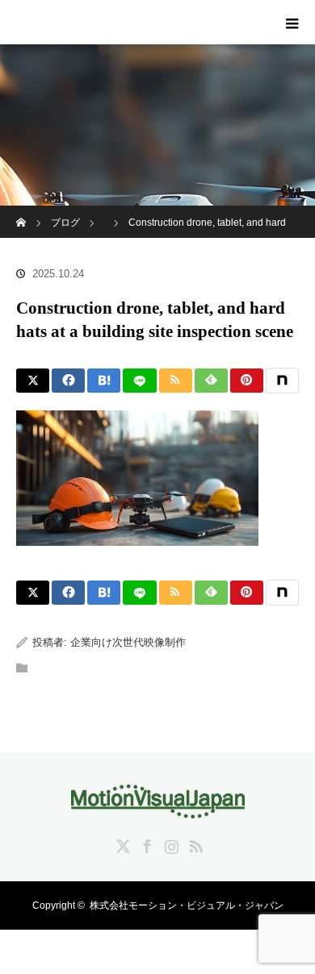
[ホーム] (21, 212)
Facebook (145, 843)
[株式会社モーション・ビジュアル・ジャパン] (158, 807)
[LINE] (139, 380)
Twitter (121, 843)
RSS (194, 843)
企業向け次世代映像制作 (128, 642)
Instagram (170, 843)
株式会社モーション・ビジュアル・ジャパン (187, 905)
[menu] (292, 22)
